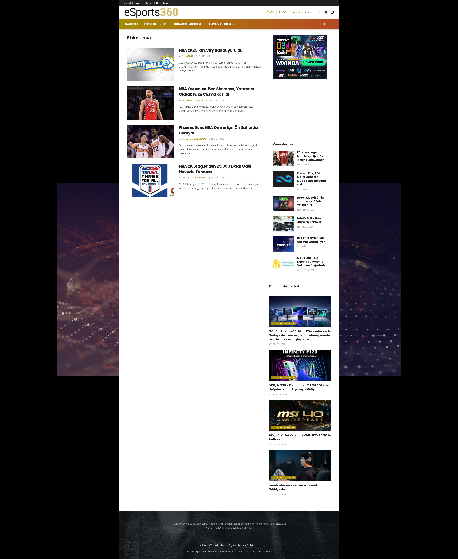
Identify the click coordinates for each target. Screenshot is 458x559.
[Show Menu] (332, 24)
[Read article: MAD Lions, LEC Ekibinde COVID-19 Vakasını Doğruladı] (283, 263)
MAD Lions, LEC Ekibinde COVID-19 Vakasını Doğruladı (311, 261)
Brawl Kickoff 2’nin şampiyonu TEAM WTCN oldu (310, 201)
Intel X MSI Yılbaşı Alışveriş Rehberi (309, 220)
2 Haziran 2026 (278, 494)
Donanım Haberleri (187, 24)
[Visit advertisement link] (300, 57)
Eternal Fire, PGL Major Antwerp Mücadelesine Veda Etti (311, 178)
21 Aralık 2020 (306, 226)
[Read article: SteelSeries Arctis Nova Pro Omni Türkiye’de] (300, 465)
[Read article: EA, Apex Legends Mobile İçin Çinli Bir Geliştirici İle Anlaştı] (283, 158)
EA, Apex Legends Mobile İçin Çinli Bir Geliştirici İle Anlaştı (311, 156)
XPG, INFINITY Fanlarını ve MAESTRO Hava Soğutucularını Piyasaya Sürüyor (299, 387)
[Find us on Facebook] (320, 12)
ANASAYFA (131, 24)
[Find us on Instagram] (332, 12)
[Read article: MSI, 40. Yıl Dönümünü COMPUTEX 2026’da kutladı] (300, 415)
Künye (148, 2)
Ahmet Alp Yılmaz (196, 139)
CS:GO (270, 12)
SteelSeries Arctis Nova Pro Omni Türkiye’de (293, 487)
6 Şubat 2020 (305, 164)
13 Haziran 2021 (307, 270)
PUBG (282, 12)
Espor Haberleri (155, 24)
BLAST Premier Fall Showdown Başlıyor (311, 240)
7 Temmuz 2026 (278, 344)
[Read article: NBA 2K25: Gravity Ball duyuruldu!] (150, 64)
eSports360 (200, 551)
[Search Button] (324, 24)
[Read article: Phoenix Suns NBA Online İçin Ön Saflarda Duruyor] (150, 141)
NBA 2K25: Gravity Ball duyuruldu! (211, 50)
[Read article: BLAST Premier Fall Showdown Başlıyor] (283, 244)
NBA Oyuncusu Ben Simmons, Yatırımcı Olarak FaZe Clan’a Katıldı (216, 91)
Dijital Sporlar (253, 551)
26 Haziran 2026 (279, 394)
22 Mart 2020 (217, 177)
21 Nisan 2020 (217, 139)
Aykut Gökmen (194, 100)
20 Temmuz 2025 (307, 209)
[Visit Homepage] (150, 12)
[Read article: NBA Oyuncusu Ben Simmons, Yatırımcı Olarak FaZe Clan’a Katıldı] (150, 103)
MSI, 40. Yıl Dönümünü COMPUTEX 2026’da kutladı (300, 437)
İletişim (166, 2)
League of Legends (302, 12)
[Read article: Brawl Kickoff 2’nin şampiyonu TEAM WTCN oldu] (283, 203)
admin (190, 56)
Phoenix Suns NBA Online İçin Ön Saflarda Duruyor (218, 130)
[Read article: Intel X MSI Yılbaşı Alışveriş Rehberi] (283, 224)
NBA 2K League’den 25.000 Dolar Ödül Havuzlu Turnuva (215, 169)
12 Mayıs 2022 (306, 189)
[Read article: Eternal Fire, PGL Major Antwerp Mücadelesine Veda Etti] (283, 179)
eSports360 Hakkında (132, 2)
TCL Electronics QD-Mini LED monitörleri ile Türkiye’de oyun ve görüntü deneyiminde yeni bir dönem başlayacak (300, 335)
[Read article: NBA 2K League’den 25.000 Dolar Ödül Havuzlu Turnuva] (150, 180)
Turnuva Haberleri (222, 24)
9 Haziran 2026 (278, 444)
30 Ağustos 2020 (215, 100)
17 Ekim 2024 (203, 56)
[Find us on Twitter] (325, 12)
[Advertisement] (300, 109)
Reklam (157, 2)
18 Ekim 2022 (305, 246)
